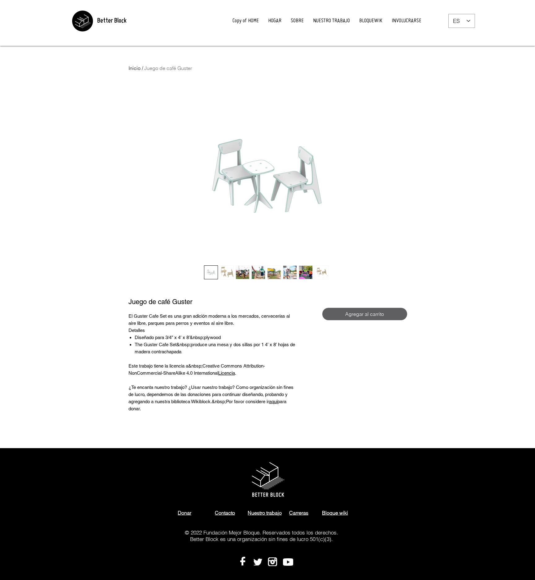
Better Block (111, 21)
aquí (273, 401)
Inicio (134, 68)
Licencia (226, 373)
